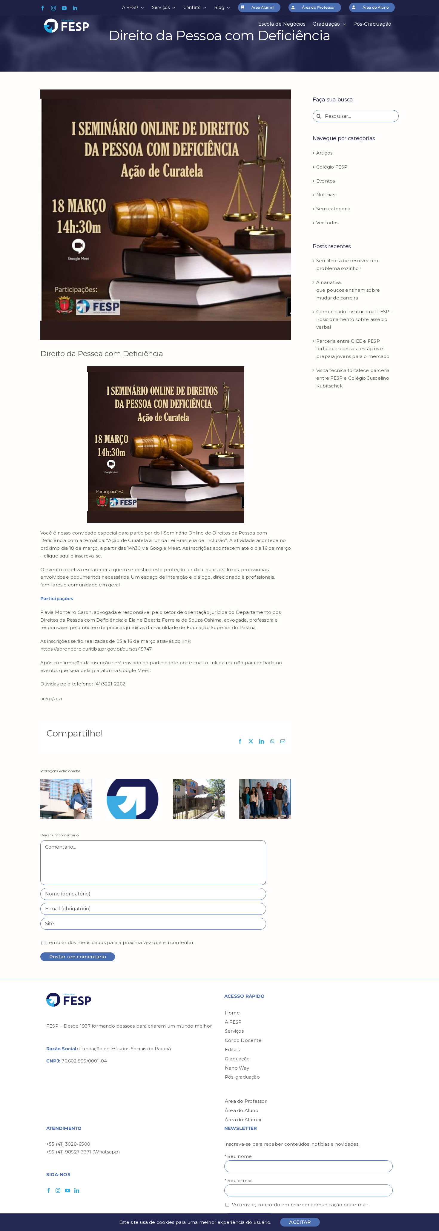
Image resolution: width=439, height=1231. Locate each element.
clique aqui (56, 556)
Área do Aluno (241, 1110)
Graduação (237, 1059)
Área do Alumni (243, 1119)
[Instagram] (58, 1190)
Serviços (234, 1031)
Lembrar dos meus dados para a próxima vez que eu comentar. (120, 942)
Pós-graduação (242, 1077)
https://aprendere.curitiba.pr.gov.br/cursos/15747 (96, 649)
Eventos (325, 181)
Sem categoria (333, 208)
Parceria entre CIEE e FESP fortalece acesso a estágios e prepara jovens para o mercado (353, 348)
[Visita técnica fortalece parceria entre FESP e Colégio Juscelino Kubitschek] (265, 782)
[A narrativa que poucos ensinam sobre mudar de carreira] (66, 782)
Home (232, 1013)
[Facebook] (48, 1190)
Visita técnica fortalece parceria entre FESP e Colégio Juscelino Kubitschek (352, 378)
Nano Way (237, 1068)
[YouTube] (67, 1190)
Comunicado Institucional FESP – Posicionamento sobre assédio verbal (354, 319)
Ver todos (327, 222)
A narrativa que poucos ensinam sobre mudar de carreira (348, 290)
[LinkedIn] (76, 1190)
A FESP (233, 1022)
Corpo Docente (243, 1040)
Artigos (324, 153)
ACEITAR (300, 1222)
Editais (232, 1049)
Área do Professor (246, 1101)
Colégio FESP (332, 167)
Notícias (325, 194)
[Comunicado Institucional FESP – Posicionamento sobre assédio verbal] (133, 782)
